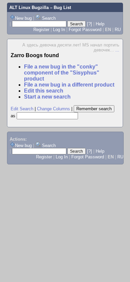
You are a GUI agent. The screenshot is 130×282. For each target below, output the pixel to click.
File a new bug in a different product (69, 85)
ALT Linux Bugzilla (29, 7)
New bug (23, 18)
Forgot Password (85, 29)
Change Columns (53, 108)
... (117, 49)
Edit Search (22, 108)
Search (49, 18)
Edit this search (43, 91)
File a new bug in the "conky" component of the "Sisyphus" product (61, 73)
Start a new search (47, 97)
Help (100, 23)
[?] (89, 23)
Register (41, 29)
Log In (59, 29)
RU (118, 29)
